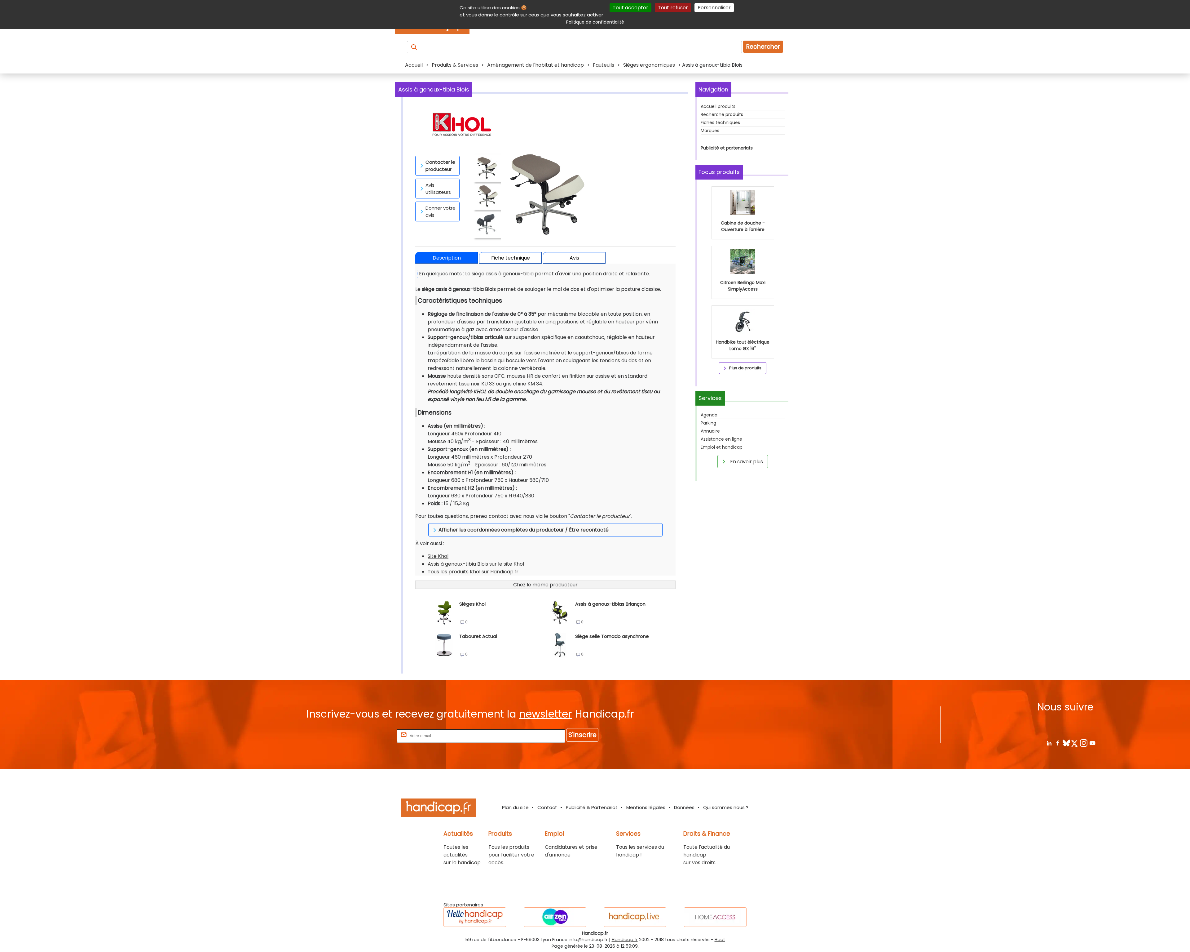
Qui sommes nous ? (725, 807)
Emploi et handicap (722, 447)
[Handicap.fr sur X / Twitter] (1074, 742)
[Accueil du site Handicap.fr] (438, 809)
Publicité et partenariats (727, 148)
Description (447, 257)
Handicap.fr (625, 939)
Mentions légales (645, 807)
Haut (720, 939)
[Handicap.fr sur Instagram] (1083, 742)
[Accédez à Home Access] (715, 917)
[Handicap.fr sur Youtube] (1092, 742)
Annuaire (710, 431)
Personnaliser (714, 7)
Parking (708, 423)
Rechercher (763, 46)
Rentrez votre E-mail (371, 735)
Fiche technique (510, 257)
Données (684, 807)
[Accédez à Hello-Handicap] (474, 917)
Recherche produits (722, 114)
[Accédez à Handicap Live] (635, 917)
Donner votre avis (440, 211)
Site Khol (438, 556)
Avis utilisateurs (438, 188)
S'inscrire (582, 734)
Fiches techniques (720, 122)
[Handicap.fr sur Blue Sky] (1066, 742)
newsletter (545, 714)
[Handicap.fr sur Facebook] (1057, 742)
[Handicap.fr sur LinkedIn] (1048, 742)
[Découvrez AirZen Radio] (555, 917)
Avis (574, 257)
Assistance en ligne (721, 439)
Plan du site (515, 807)
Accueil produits (718, 106)
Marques (710, 130)
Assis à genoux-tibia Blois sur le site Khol (476, 563)
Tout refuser (673, 7)
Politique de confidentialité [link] (595, 22)
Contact (547, 807)
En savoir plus (746, 461)
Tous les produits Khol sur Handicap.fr (473, 571)
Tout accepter (630, 7)
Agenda (709, 415)
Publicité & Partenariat (592, 807)
